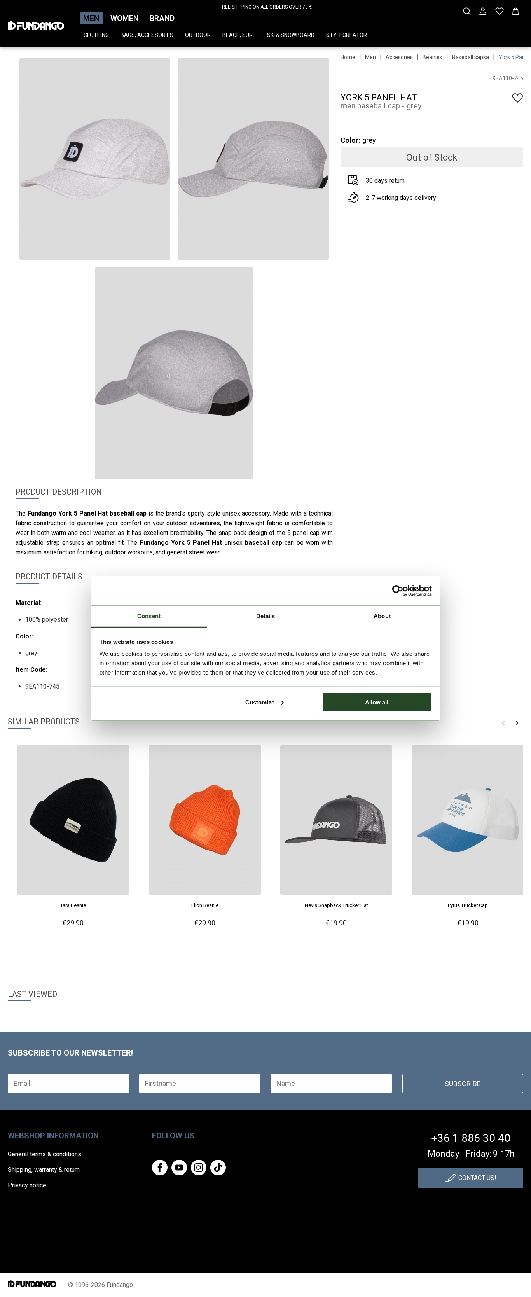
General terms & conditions (44, 1154)
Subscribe (463, 1084)
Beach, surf (238, 35)
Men (91, 18)
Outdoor (198, 35)
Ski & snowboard (290, 35)
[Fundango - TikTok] (218, 1167)
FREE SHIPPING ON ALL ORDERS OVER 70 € (266, 7)
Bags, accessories (147, 35)
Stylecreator (346, 35)
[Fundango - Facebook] (160, 1167)
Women (124, 18)
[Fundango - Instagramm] (198, 1167)
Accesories (399, 57)
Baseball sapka (470, 57)
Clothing (96, 35)
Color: (350, 140)
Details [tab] (265, 616)
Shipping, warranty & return (44, 1169)
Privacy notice (27, 1185)
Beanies (432, 57)
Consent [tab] (149, 616)
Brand (162, 18)
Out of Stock (432, 157)
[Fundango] (36, 23)
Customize (259, 702)
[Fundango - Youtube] (179, 1167)
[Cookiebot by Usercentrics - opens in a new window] (398, 590)
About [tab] (382, 616)
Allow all (376, 702)
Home (348, 57)
